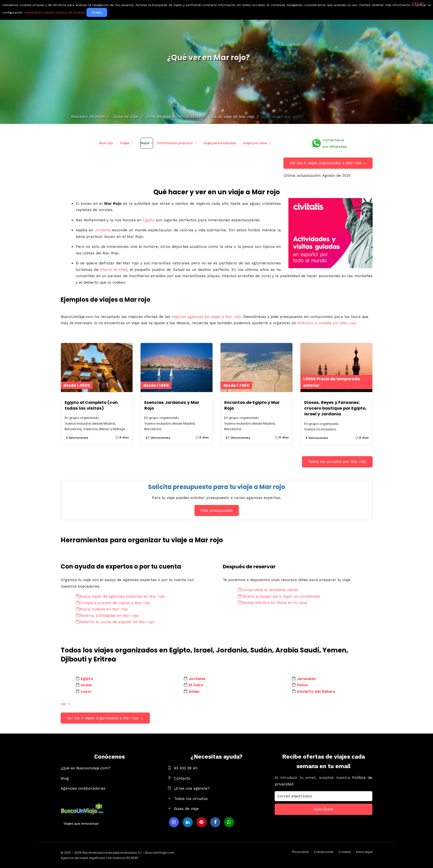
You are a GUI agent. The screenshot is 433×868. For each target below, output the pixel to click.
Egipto (149, 220)
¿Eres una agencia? (192, 788)
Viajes (125, 143)
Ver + (65, 704)
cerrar (418, 3)
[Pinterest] (201, 822)
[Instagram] (174, 822)
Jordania (103, 230)
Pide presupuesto (216, 510)
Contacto (182, 778)
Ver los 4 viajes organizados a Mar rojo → (327, 163)
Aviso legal (364, 852)
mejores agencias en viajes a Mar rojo (206, 316)
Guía (145, 143)
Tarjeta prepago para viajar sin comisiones (281, 596)
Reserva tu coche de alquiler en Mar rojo (117, 622)
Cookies (345, 852)
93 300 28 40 (185, 768)
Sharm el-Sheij (113, 269)
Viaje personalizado (219, 143)
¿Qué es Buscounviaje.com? (85, 768)
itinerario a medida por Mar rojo (326, 323)
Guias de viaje (186, 808)
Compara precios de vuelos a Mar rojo (114, 603)
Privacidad (300, 852)
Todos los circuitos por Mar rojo (337, 461)
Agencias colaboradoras (83, 788)
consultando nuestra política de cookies (54, 12)
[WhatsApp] (229, 822)
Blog (65, 778)
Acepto (97, 12)
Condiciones (324, 852)
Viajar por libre (255, 143)
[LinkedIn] (188, 822)
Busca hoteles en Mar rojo (103, 609)
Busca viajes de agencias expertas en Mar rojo (122, 596)
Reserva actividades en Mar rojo (109, 615)
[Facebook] (215, 822)
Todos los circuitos (191, 798)
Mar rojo (106, 143)
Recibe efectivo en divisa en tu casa (274, 602)
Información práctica (174, 143)
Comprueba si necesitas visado (270, 590)
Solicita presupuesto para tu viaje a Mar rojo (216, 487)
